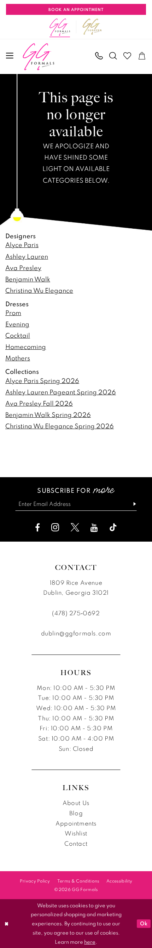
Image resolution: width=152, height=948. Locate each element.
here (89, 941)
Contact (76, 843)
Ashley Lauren (26, 256)
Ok (143, 923)
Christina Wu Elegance (39, 290)
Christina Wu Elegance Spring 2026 (59, 426)
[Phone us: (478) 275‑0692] (99, 56)
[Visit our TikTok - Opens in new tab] (113, 527)
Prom (13, 312)
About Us (76, 802)
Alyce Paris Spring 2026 (42, 380)
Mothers (17, 358)
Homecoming (25, 346)
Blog (76, 813)
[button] (10, 55)
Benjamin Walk (27, 279)
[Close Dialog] (6, 923)
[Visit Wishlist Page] (128, 56)
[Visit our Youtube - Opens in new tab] (94, 527)
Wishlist (76, 833)
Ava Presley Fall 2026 (39, 403)
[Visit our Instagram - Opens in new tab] (55, 527)
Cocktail (17, 335)
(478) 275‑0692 (76, 613)
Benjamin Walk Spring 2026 (48, 414)
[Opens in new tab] (92, 26)
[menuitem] (10, 55)
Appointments (76, 823)
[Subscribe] (131, 504)
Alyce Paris (22, 244)
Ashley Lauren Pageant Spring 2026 (60, 392)
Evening (17, 324)
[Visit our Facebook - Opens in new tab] (37, 527)
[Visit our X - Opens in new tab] (75, 527)
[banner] (38, 56)
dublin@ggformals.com (76, 633)
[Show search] (113, 56)
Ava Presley (23, 267)
